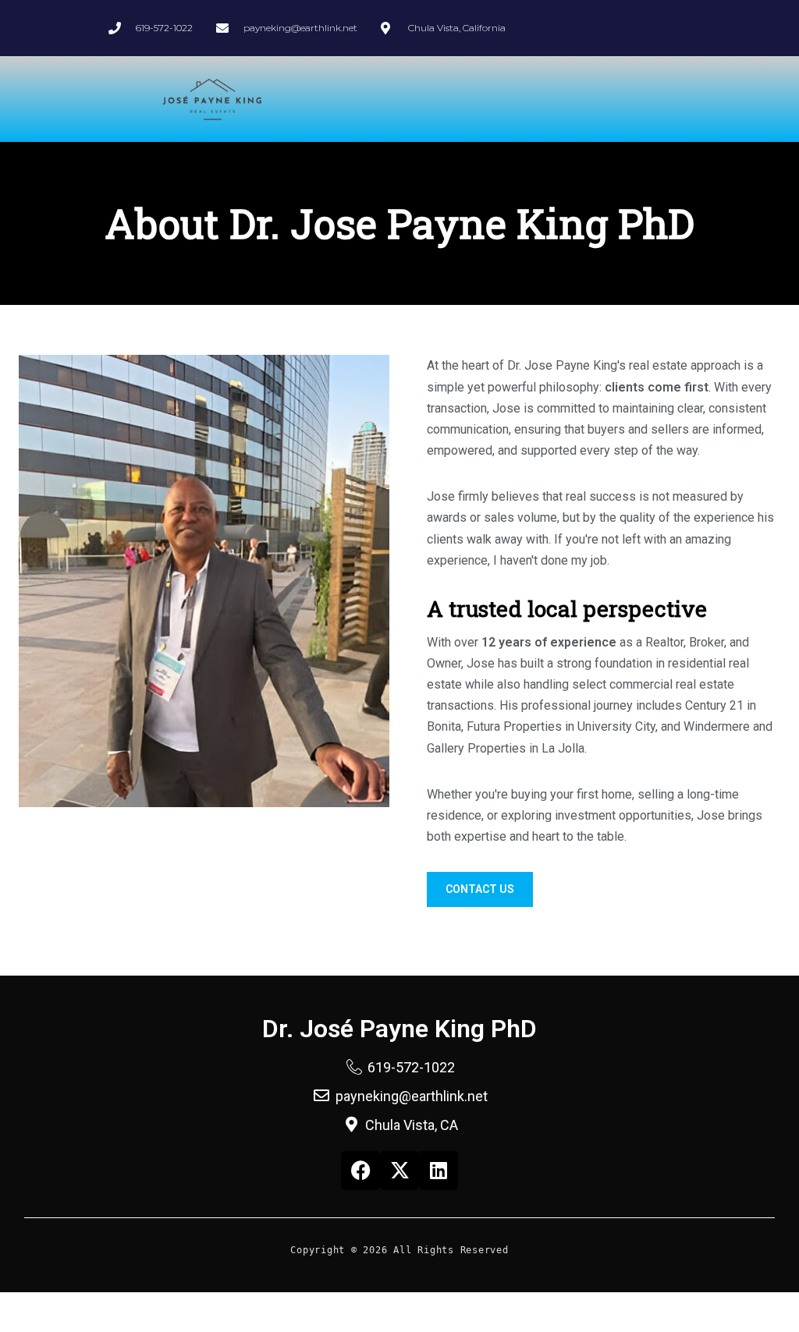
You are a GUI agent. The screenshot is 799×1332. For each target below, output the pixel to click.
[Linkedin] (438, 1170)
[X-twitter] (399, 1170)
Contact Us (480, 889)
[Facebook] (360, 1170)
